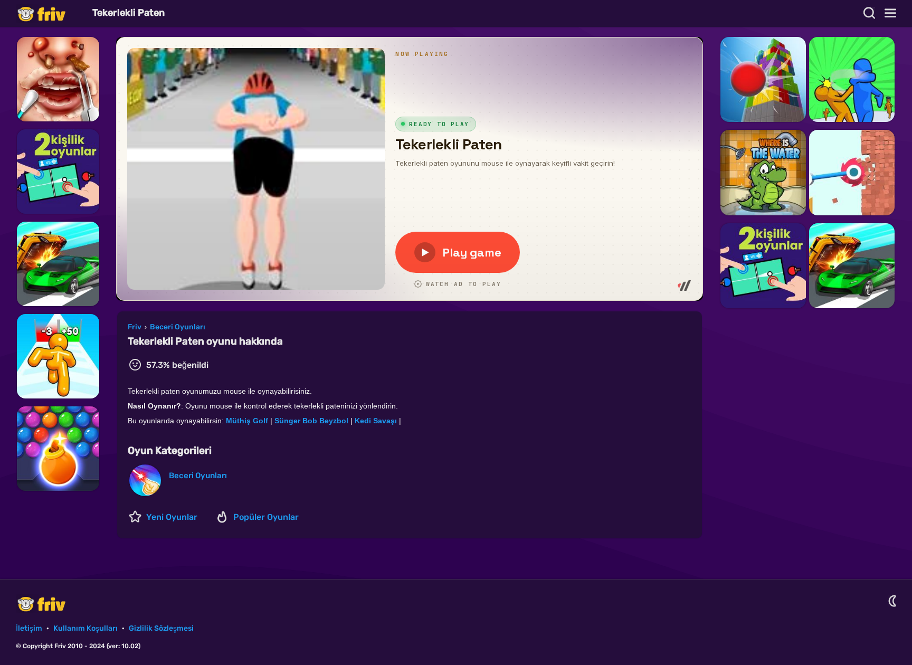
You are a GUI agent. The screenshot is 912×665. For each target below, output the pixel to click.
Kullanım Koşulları (85, 628)
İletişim (29, 628)
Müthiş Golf (247, 420)
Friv (50, 13)
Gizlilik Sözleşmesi (161, 628)
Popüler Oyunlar (266, 517)
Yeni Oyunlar (171, 517)
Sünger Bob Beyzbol (311, 420)
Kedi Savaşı (376, 420)
